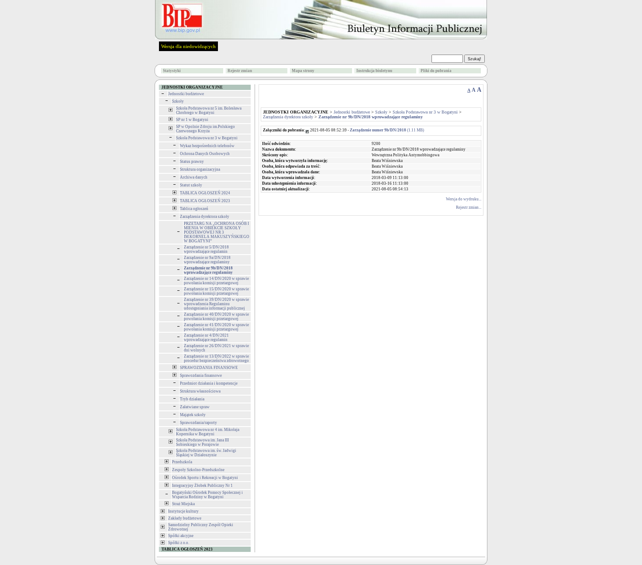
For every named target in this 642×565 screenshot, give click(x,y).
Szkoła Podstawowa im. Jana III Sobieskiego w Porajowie (202, 442)
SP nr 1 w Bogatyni (192, 119)
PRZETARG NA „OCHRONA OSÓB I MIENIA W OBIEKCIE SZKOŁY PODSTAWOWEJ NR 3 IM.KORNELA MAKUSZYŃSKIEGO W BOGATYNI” (216, 232)
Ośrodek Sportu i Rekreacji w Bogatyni (205, 477)
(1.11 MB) (387, 130)
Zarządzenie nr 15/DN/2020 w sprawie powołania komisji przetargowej (216, 291)
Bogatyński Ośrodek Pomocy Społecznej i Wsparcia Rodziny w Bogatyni (207, 494)
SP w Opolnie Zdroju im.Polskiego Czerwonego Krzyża (205, 128)
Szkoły (178, 101)
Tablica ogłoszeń (194, 209)
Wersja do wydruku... (463, 199)
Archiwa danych (193, 177)
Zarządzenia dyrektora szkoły (204, 216)
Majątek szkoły (193, 415)
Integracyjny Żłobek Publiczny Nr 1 (202, 485)
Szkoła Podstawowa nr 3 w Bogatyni (207, 138)
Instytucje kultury (183, 511)
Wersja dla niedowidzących (188, 46)
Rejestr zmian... (468, 207)
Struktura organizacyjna (200, 169)
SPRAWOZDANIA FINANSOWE (209, 367)
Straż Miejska (183, 504)
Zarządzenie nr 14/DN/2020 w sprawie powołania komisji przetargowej (216, 280)
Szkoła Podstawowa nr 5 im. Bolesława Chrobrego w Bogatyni (209, 110)
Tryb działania (192, 399)
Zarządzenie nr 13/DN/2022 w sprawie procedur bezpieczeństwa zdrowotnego (216, 358)
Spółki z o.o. (178, 543)
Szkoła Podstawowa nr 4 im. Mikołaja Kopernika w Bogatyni (207, 431)
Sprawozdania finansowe (201, 375)
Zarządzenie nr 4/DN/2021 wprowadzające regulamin (206, 337)
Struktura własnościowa (200, 391)
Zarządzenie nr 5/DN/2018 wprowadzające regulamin (206, 249)
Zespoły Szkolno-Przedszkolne (198, 470)
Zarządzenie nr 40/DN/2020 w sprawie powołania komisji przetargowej (216, 316)
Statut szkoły (191, 185)
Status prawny (192, 161)
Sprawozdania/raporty (198, 422)
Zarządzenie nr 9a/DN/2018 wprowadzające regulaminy (207, 259)
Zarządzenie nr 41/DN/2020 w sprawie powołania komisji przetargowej (216, 327)
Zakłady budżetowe (184, 518)
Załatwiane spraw (195, 407)
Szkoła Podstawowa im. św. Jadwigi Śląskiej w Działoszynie (206, 452)
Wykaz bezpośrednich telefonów (207, 146)
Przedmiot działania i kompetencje (209, 383)
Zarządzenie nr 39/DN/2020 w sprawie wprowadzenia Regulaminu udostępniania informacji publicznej (216, 303)
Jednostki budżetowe (186, 94)
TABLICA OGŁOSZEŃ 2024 (205, 193)
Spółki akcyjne (180, 536)
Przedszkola (182, 462)
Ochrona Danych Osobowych (205, 154)
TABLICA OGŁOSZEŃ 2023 (205, 201)
